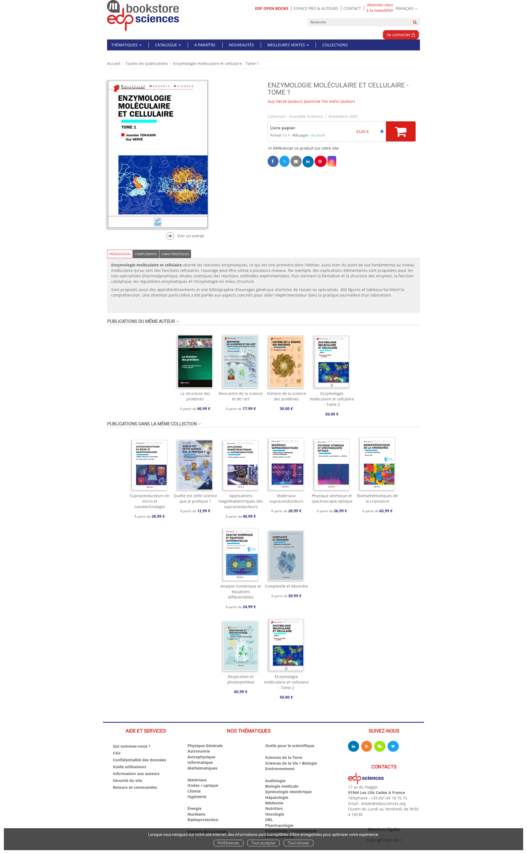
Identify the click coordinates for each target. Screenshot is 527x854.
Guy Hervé (277, 101)
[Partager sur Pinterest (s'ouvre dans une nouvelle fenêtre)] (321, 161)
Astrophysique (201, 756)
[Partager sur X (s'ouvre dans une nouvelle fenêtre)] (284, 161)
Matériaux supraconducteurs (286, 498)
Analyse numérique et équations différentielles (240, 591)
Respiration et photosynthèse (240, 679)
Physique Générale (205, 745)
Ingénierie (196, 796)
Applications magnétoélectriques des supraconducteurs (240, 501)
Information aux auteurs (136, 773)
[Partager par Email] (295, 161)
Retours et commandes (135, 787)
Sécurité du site (127, 780)
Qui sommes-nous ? (131, 746)
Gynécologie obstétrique (288, 791)
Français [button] (404, 8)
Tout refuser (298, 843)
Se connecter (399, 34)
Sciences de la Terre (283, 757)
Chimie (194, 791)
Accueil (113, 63)
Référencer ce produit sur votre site (305, 148)
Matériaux (197, 780)
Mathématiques (202, 768)
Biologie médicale (281, 786)
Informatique (200, 762)
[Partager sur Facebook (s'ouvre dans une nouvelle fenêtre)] (273, 161)
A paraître (204, 44)
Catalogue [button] (166, 44)
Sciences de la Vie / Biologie (291, 763)
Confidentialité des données (139, 759)
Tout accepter (263, 843)
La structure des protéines (195, 396)
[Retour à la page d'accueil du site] (143, 16)
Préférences (228, 843)
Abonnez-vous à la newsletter (380, 7)
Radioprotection (202, 819)
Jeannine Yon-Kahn (321, 101)
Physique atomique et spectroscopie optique (332, 498)
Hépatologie (276, 797)
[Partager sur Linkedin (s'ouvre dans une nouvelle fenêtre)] (308, 161)
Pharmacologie (279, 825)
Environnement (280, 768)
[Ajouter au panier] (401, 131)
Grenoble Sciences (306, 116)
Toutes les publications (146, 63)
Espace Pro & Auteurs (316, 8)
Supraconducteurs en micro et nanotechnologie (150, 501)
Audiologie (275, 781)
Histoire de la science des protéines (286, 396)
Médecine (274, 802)
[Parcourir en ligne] (185, 235)
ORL (269, 819)
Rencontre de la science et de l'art (241, 396)
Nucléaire (196, 814)
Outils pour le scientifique (289, 745)
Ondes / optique (202, 785)
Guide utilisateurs (129, 766)
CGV (116, 753)
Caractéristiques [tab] (175, 254)
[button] (331, 161)
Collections (335, 44)
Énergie (194, 808)
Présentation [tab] (119, 254)
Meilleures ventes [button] (286, 44)
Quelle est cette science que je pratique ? (195, 498)
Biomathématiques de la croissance (377, 498)
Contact (352, 8)
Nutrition (274, 808)
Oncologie (274, 814)
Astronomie (198, 751)
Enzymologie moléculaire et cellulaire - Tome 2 (332, 399)
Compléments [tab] (146, 254)
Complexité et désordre (286, 586)
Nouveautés (241, 44)
